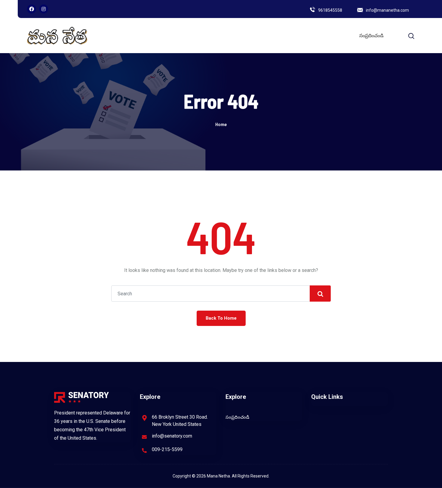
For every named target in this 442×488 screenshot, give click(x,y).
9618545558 (330, 10)
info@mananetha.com (387, 10)
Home (221, 124)
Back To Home (221, 318)
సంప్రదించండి (371, 35)
